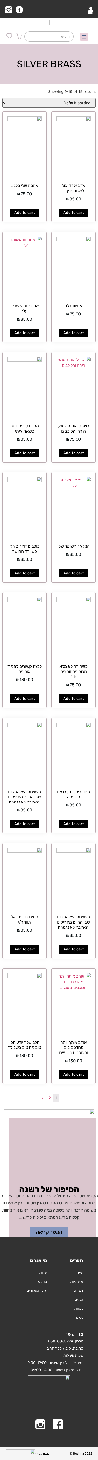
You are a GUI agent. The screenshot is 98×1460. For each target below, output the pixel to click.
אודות (43, 1272)
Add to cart (73, 212)
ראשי (80, 1272)
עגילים (79, 1299)
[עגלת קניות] (19, 37)
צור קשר (42, 1281)
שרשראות (76, 1281)
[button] (84, 37)
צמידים (78, 1290)
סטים (79, 1317)
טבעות (78, 1308)
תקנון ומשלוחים (37, 1290)
